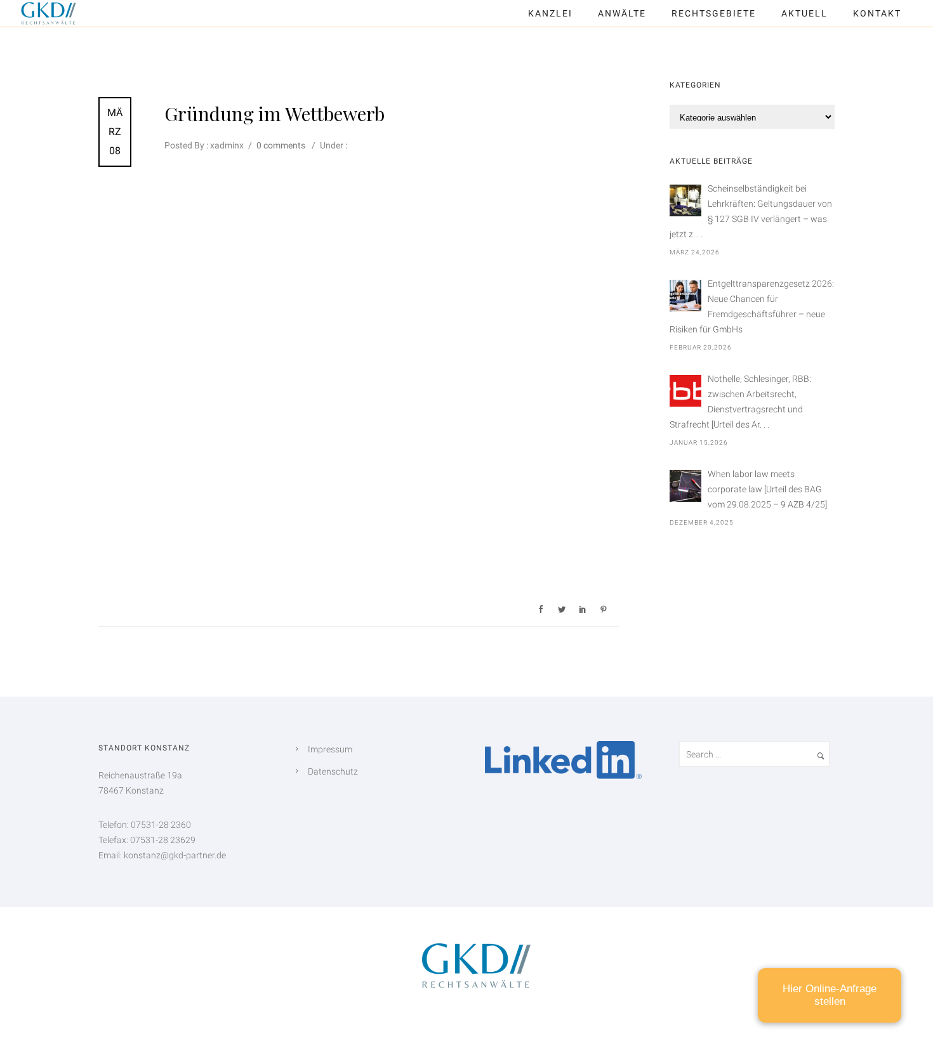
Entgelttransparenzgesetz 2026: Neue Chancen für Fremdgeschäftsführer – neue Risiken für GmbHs (752, 306)
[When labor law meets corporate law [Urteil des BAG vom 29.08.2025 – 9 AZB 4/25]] (685, 486)
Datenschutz (333, 771)
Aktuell (804, 13)
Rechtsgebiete (714, 13)
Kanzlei (550, 13)
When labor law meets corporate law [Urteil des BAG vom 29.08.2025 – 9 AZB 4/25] (767, 489)
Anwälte (622, 13)
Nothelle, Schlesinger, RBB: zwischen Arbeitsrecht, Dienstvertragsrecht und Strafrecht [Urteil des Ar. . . (740, 401)
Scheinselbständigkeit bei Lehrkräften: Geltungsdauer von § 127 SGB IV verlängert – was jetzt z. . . (751, 211)
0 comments (280, 145)
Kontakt (877, 13)
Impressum (330, 749)
